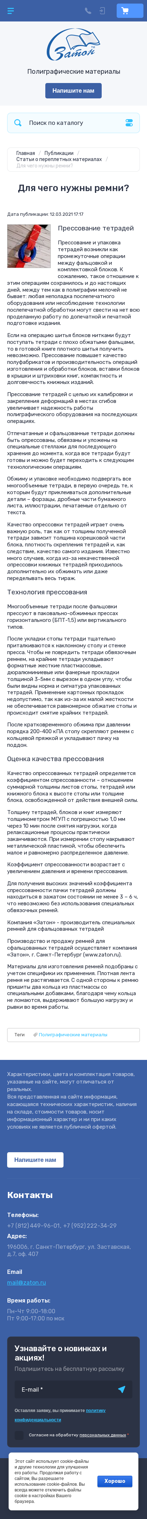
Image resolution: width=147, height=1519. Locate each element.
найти (18, 123)
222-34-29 (90, 1225)
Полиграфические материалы (73, 1034)
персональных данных (103, 1434)
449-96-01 (33, 1225)
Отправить (121, 1389)
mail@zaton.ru (26, 1282)
